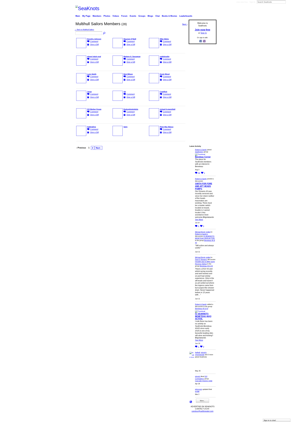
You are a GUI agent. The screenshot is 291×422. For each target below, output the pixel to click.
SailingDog (91, 127)
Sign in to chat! (270, 420)
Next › (98, 148)
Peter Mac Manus (166, 127)
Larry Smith (91, 74)
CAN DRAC (96, 418)
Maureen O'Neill (130, 39)
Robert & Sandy (201, 150)
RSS (191, 402)
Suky (125, 127)
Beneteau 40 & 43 (206, 266)
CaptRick (163, 92)
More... (202, 401)
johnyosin (198, 389)
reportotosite (199, 355)
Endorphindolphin (131, 109)
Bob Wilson (128, 74)
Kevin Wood (165, 74)
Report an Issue (194, 418)
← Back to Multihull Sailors (84, 29)
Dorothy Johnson (94, 39)
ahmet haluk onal (94, 56)
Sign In (252, 2)
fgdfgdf (197, 352)
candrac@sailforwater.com (202, 411)
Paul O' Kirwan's (201, 259)
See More (199, 220)
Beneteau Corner (203, 157)
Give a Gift (94, 44)
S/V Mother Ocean (94, 109)
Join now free (242, 2)
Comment (94, 41)
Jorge (89, 92)
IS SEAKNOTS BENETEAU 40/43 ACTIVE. (203, 316)
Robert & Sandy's (201, 234)
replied (208, 232)
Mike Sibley (164, 39)
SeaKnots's (199, 152)
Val (125, 92)
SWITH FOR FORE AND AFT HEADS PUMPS (203, 186)
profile (197, 391)
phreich (203, 352)
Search (288, 2)
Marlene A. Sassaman (132, 56)
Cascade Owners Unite (203, 381)
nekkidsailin (164, 56)
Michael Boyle (200, 232)
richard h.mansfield (167, 109)
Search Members (104, 33)
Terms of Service (209, 418)
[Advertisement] (201, 92)
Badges (182, 418)
